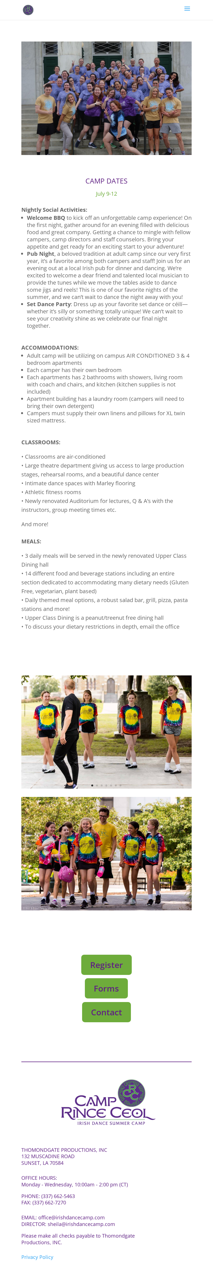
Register (106, 964)
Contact (106, 1012)
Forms (106, 988)
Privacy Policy (37, 1257)
